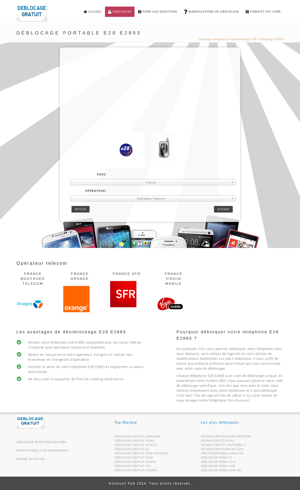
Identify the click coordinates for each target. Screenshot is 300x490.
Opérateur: (95, 191)
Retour (80, 209)
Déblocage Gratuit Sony (133, 458)
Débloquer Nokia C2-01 (218, 463)
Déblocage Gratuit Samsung (137, 437)
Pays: (101, 174)
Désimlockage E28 (243, 39)
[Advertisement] (153, 96)
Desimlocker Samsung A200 (222, 450)
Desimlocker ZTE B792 (217, 442)
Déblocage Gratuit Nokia (134, 442)
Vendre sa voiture (30, 459)
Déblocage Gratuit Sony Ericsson (141, 454)
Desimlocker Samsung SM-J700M (226, 437)
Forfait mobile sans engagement (42, 450)
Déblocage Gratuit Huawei (135, 471)
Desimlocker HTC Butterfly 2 (223, 446)
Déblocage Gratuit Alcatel (136, 446)
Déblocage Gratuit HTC (132, 467)
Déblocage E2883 (272, 39)
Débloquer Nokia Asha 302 (221, 471)
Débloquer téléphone (213, 39)
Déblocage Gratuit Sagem (135, 463)
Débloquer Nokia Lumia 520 (222, 454)
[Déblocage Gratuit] (30, 421)
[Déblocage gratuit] (35, 12)
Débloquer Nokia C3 (216, 458)
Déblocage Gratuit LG (131, 450)
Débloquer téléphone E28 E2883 (41, 442)
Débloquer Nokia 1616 (218, 467)
